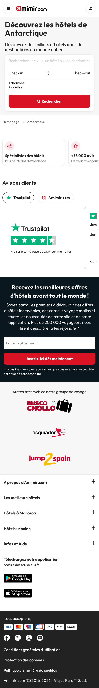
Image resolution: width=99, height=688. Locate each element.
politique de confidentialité (22, 374)
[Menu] (8, 8)
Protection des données (24, 660)
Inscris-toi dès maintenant (50, 358)
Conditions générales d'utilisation (32, 649)
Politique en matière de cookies (30, 670)
